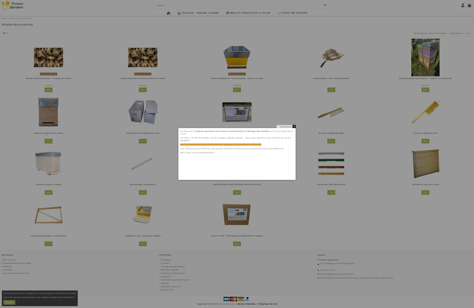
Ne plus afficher (286, 127)
